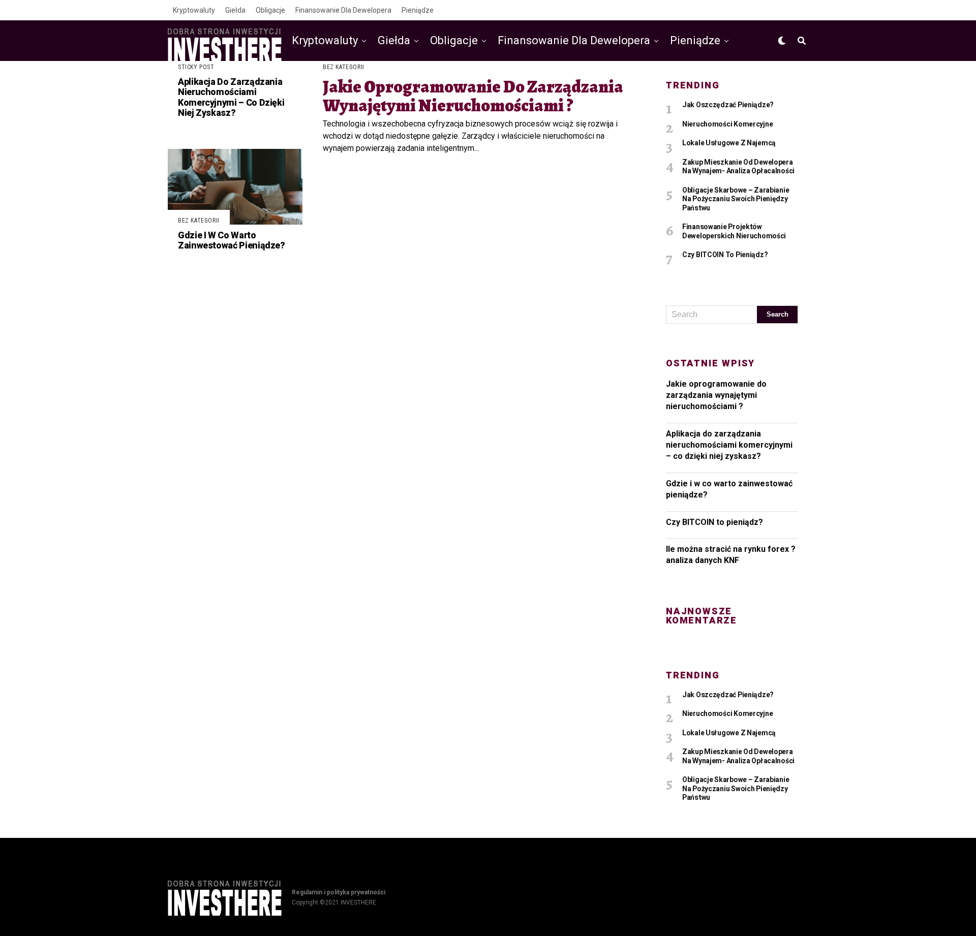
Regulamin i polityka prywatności (338, 892)
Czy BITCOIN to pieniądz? (714, 522)
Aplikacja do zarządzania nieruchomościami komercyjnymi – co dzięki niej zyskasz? (729, 445)
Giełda (235, 10)
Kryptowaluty (194, 10)
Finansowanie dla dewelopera (343, 10)
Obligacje (270, 10)
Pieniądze (418, 10)
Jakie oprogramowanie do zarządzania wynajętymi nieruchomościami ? (716, 395)
